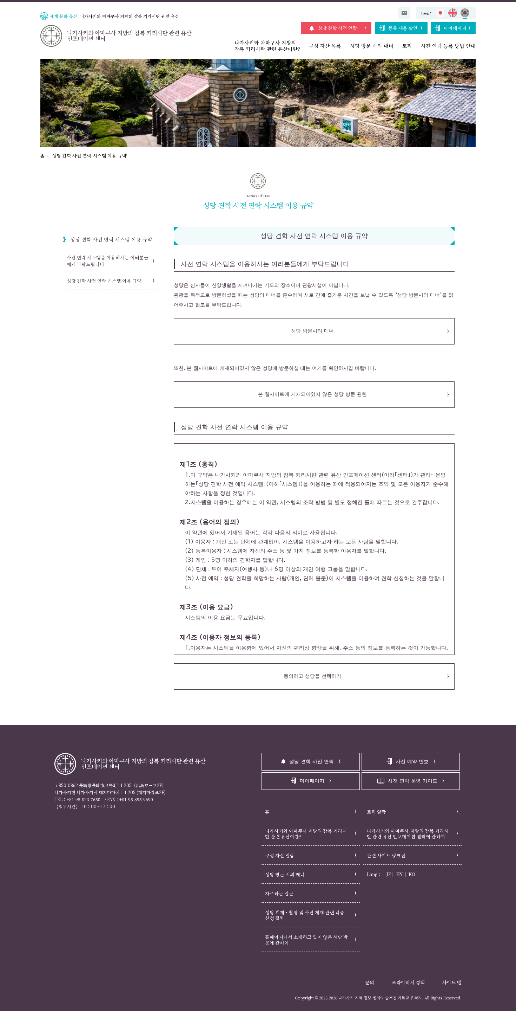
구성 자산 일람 (280, 855)
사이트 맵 (452, 982)
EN (399, 874)
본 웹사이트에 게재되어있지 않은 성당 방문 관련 (312, 394)
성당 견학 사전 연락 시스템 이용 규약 (89, 155)
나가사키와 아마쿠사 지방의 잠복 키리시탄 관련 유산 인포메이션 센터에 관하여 (408, 834)
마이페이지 (455, 28)
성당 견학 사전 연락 (337, 28)
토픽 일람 (376, 812)
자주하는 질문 (279, 893)
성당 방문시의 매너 (312, 330)
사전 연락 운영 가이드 (412, 780)
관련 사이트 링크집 (386, 855)
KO (412, 874)
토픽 (407, 45)
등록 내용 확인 (403, 28)
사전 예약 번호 (412, 761)
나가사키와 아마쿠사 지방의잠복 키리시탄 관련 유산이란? (267, 45)
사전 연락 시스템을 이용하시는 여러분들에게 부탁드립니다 (107, 261)
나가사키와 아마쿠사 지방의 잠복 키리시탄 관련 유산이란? (306, 834)
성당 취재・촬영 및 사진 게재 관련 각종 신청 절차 (304, 915)
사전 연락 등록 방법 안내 (448, 45)
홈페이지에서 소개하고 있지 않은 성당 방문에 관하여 (306, 940)
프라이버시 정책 (408, 982)
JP (388, 874)
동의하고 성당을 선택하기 (312, 676)
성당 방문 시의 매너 (371, 45)
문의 (369, 982)
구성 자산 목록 (325, 45)
